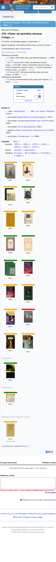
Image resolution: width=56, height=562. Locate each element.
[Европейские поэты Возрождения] (11, 195)
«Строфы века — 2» (25, 136)
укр (16, 514)
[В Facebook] (49, 452)
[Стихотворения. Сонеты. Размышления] (28, 300)
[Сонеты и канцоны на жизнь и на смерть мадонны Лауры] (10, 348)
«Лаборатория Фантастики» (33, 532)
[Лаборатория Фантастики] (11, 8)
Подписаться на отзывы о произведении (39, 500)
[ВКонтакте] (47, 452)
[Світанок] (10, 436)
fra (13, 514)
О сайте (3, 514)
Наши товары (37, 517)
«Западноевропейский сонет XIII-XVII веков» (35, 121)
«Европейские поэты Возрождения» (32, 117)
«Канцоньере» (25, 49)
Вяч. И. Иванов (13, 63)
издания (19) (8, 17)
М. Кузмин (11, 72)
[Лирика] (28, 200)
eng (9, 514)
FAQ (30, 514)
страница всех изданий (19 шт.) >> (16, 446)
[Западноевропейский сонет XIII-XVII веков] (10, 226)
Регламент (23, 514)
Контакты (37, 514)
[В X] (52, 452)
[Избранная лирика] (11, 172)
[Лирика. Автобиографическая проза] (28, 251)
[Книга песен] (28, 171)
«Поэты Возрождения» (26, 127)
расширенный (45, 12)
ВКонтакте (17, 517)
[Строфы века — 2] (28, 273)
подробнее (28, 100)
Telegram (26, 517)
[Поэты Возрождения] (10, 250)
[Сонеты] (28, 223)
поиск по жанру (31, 12)
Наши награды (49, 514)
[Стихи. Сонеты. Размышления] (11, 270)
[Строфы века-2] (10, 297)
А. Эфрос (11, 58)
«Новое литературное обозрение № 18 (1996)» (34, 130)
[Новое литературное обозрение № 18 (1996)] (10, 378)
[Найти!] (52, 7)
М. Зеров (11, 80)
